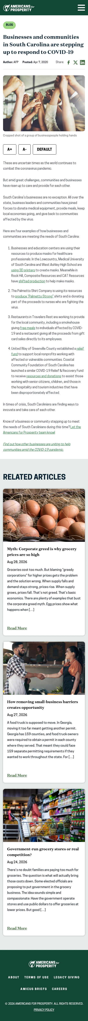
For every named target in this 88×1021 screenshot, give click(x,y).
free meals (27, 328)
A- (24, 150)
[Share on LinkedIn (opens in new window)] (82, 62)
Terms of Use (36, 977)
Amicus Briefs (33, 990)
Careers (60, 990)
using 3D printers (23, 270)
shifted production (32, 281)
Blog (9, 25)
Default (44, 150)
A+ (9, 150)
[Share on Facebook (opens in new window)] (68, 62)
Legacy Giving (67, 977)
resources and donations (43, 376)
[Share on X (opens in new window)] (75, 62)
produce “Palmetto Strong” (34, 296)
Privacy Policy (44, 1010)
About (13, 977)
